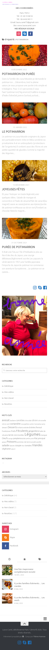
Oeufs (5, 438)
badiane (13, 420)
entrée (26, 428)
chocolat (28, 420)
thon (23, 445)
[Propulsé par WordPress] (23, 636)
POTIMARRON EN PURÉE (18, 73)
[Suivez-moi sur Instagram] (35, 288)
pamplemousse (19, 438)
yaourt (13, 449)
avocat (6, 420)
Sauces (12, 446)
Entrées (32, 427)
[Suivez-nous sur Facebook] (45, 288)
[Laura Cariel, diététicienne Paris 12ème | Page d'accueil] (13, 3)
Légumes (32, 434)
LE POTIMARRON (13, 131)
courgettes (25, 424)
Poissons (12, 441)
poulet (33, 442)
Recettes (6, 70)
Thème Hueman (39, 636)
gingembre (33, 431)
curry (43, 424)
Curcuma (37, 424)
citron (35, 420)
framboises (6, 431)
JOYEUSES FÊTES (13, 189)
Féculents (22, 430)
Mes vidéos (9, 392)
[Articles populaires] (24, 559)
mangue (44, 435)
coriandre (15, 423)
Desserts (12, 427)
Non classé (9, 398)
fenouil (39, 427)
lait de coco (13, 435)
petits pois (30, 438)
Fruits (13, 431)
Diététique (7, 127)
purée (38, 442)
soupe (18, 445)
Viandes (37, 445)
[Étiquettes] (39, 559)
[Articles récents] (9, 559)
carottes (20, 420)
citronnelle (42, 420)
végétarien (6, 449)
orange (10, 438)
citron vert (6, 424)
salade (5, 445)
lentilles (21, 435)
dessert (4, 427)
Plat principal (39, 438)
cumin (31, 424)
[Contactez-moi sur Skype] (40, 288)
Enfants (20, 427)
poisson (4, 442)
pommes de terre (24, 442)
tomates (28, 446)
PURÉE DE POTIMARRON (18, 247)
